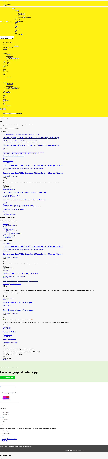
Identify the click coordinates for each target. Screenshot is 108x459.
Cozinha (8, 232)
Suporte (5, 5)
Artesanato (17, 22)
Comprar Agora (6, 327)
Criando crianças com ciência (24, 15)
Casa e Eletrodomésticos (8, 134)
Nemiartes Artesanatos (16, 284)
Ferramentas (17, 29)
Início (1, 118)
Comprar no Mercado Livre (9, 214)
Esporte (16, 26)
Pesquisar (19, 113)
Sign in (4, 44)
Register (5, 49)
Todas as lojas (6, 1)
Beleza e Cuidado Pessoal (9, 189)
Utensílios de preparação (14, 233)
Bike (4, 162)
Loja (16, 18)
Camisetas (8, 162)
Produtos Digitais (19, 21)
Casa (16, 25)
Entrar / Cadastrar (7, 4)
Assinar (4, 359)
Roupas (16, 23)
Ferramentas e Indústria (33, 134)
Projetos (17, 10)
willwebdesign (14, 176)
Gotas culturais (21, 13)
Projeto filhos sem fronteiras (24, 17)
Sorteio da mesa (21, 14)
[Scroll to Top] (54, 452)
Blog (16, 31)
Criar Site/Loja (18, 19)
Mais (16, 33)
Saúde (16, 30)
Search (4, 112)
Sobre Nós (20, 34)
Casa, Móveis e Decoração (21, 134)
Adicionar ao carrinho (8, 161)
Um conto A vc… (22, 12)
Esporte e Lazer (6, 234)
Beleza (16, 27)
